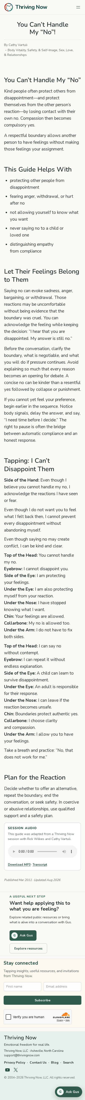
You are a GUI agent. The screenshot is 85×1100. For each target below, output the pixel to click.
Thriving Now (31, 7)
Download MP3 (19, 864)
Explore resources (28, 948)
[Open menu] (78, 7)
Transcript (40, 864)
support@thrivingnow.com (22, 1055)
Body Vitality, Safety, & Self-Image (32, 50)
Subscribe (43, 1000)
